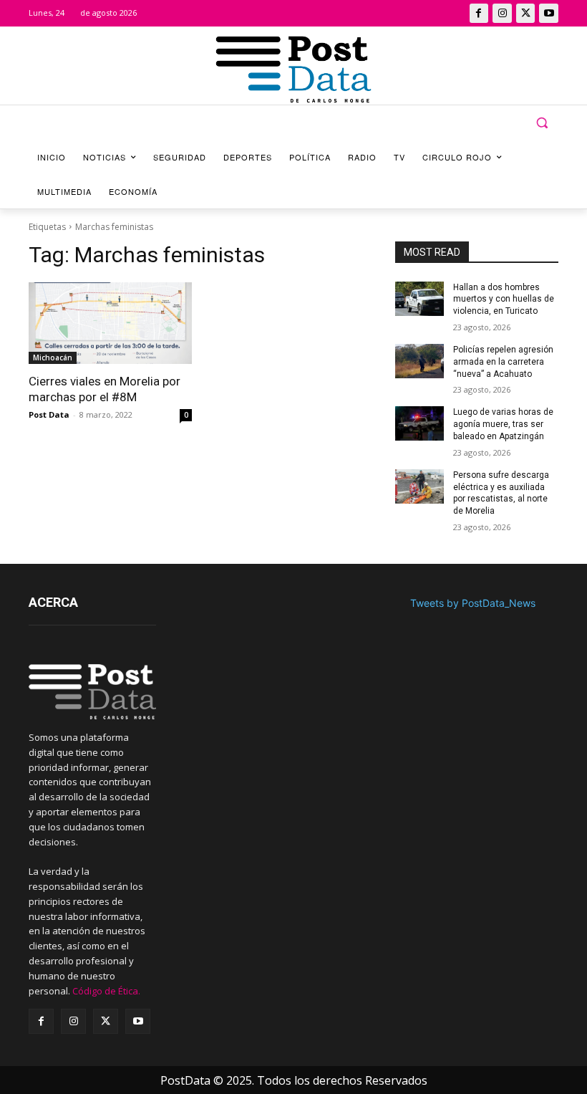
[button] (541, 123)
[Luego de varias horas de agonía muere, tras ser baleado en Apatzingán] (419, 423)
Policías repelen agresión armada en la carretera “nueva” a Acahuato (503, 362)
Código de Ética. (106, 990)
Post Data (49, 414)
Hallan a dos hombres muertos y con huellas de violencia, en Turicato (503, 299)
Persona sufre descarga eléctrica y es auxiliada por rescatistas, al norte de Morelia (501, 493)
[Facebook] (479, 13)
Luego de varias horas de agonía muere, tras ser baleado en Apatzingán (503, 424)
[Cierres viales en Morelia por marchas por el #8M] (110, 323)
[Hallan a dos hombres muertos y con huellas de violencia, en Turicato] (419, 299)
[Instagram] (502, 13)
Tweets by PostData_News (472, 603)
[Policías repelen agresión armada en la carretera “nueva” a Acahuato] (419, 361)
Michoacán (52, 357)
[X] (525, 13)
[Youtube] (548, 13)
